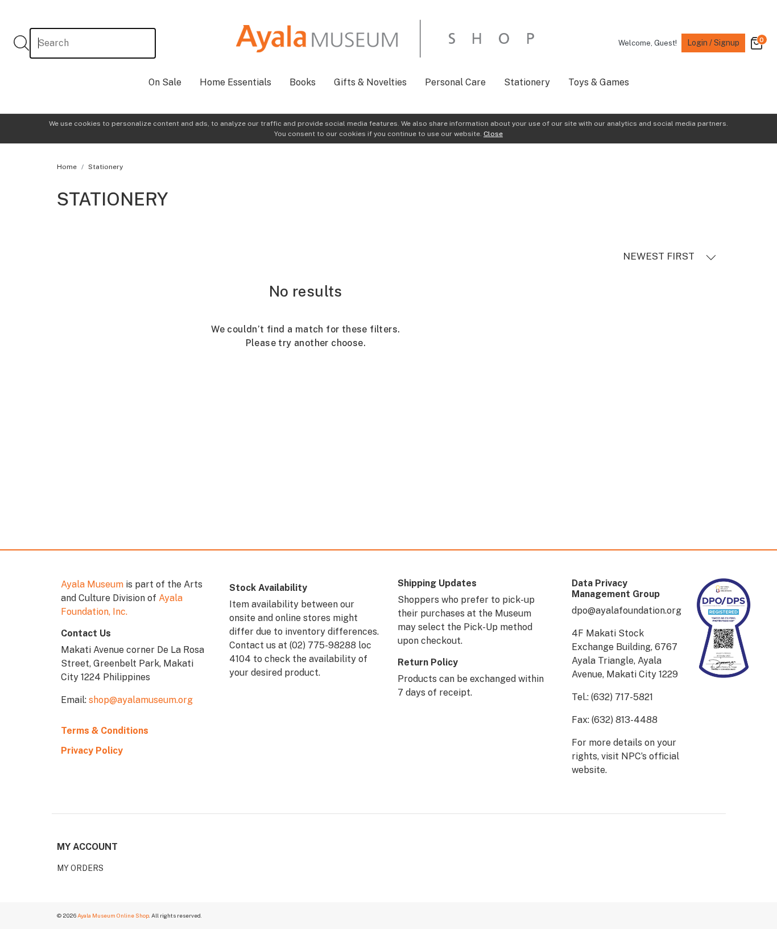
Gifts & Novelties (370, 82)
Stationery (527, 82)
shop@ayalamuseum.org (141, 699)
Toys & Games (598, 82)
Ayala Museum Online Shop (113, 915)
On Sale (164, 82)
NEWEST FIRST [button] (660, 256)
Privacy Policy (92, 750)
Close (493, 134)
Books (303, 82)
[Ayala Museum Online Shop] (385, 38)
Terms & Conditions (104, 730)
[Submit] (21, 43)
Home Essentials (235, 82)
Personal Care (455, 82)
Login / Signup (713, 42)
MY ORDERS (80, 868)
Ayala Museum (92, 584)
